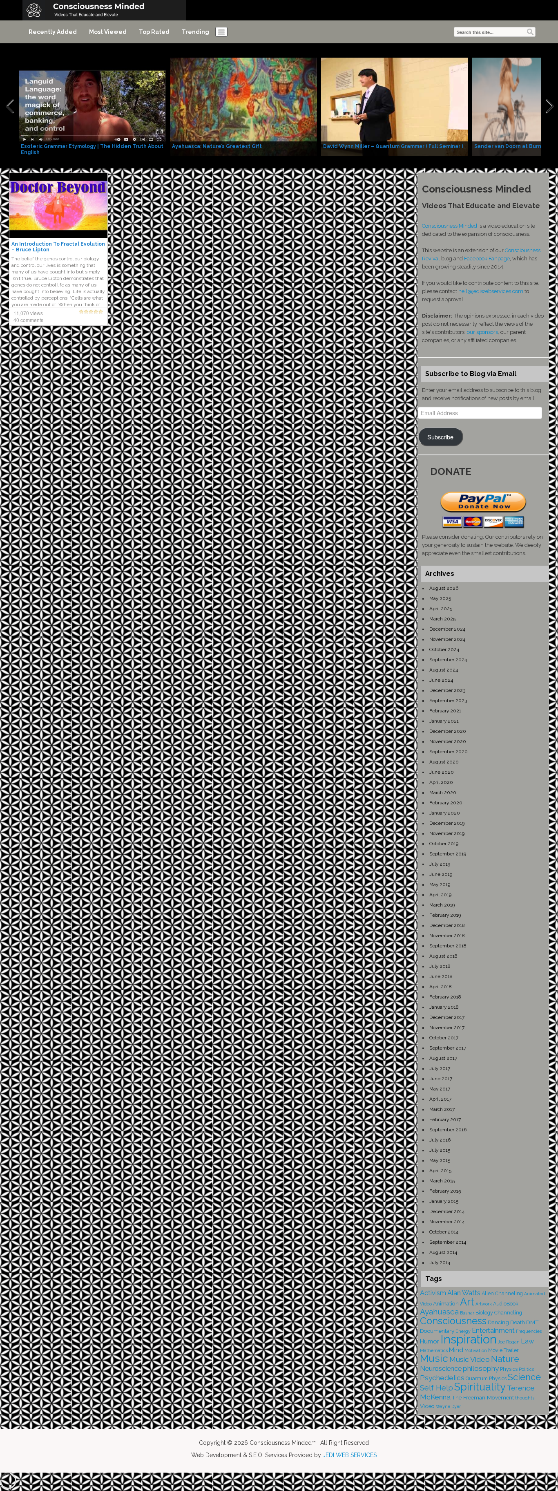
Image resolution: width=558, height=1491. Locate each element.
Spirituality (480, 1387)
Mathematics (434, 1350)
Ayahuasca (439, 1311)
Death (517, 1322)
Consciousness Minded (449, 226)
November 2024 (447, 639)
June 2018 (441, 976)
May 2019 (439, 884)
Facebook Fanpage (487, 258)
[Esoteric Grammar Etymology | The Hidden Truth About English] (92, 106)
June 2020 (441, 772)
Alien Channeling (502, 1293)
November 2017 (446, 1027)
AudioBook (505, 1304)
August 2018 (443, 956)
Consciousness (453, 1321)
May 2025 (440, 598)
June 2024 (441, 680)
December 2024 (447, 629)
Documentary (437, 1331)
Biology (484, 1313)
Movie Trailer (503, 1350)
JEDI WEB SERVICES (350, 1455)
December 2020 (447, 731)
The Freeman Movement (483, 1397)
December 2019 (446, 823)
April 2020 (441, 782)
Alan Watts (463, 1293)
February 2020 (445, 803)
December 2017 (446, 1017)
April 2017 (440, 1099)
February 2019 (445, 915)
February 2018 (445, 997)
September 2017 (447, 1048)
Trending (195, 32)
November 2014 (446, 1222)
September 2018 (447, 946)
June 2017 (440, 1078)
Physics (509, 1369)
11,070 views (28, 312)
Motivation (475, 1350)
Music (434, 1358)
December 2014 (446, 1211)
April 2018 (440, 987)
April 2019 (440, 895)
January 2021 (444, 721)
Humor (429, 1341)
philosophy (481, 1368)
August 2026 (443, 588)
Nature (505, 1359)
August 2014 (443, 1252)
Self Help (436, 1388)
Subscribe (440, 436)
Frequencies (529, 1331)
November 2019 (446, 833)
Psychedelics (442, 1378)
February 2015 (445, 1191)
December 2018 (447, 925)
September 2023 (448, 700)
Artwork (483, 1303)
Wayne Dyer (448, 1406)
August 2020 (444, 762)
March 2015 (442, 1181)
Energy (463, 1331)
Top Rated (154, 32)
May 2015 (439, 1160)
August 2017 (443, 1058)
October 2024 (444, 649)
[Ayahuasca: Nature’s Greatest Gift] (243, 106)
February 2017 (445, 1119)
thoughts (524, 1397)
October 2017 (443, 1038)
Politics (526, 1369)
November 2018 (447, 935)
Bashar (467, 1312)
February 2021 (445, 711)
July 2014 (439, 1262)
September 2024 (448, 660)
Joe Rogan (509, 1341)
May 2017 (439, 1089)
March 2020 (442, 792)
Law (527, 1341)
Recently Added (53, 32)
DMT (532, 1322)
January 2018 (444, 1007)
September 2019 (447, 854)
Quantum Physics (486, 1378)
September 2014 (447, 1242)
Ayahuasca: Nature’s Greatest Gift (217, 146)
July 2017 (439, 1068)
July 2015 (439, 1150)
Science (524, 1377)
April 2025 (440, 608)
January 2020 (444, 813)
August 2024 (443, 670)
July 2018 (440, 966)
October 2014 (443, 1232)
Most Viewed (108, 32)
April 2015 (440, 1170)
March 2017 (442, 1109)
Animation (446, 1303)
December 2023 (447, 690)
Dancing (498, 1322)
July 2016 (440, 1140)
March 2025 (442, 619)
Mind (456, 1350)
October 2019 (443, 843)
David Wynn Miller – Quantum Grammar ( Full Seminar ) (393, 146)
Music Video (469, 1359)
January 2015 (443, 1201)
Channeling (508, 1313)
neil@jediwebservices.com (490, 291)
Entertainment (493, 1330)
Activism (433, 1293)
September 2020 (448, 751)
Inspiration (468, 1339)
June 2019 (440, 874)
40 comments (28, 319)
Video (427, 1406)
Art (467, 1302)
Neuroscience (441, 1368)
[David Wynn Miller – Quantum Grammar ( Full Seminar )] (394, 106)
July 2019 (439, 864)
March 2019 (442, 905)
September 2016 (447, 1130)
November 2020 (447, 741)
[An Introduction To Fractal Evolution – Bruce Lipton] (58, 205)
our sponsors (482, 332)
